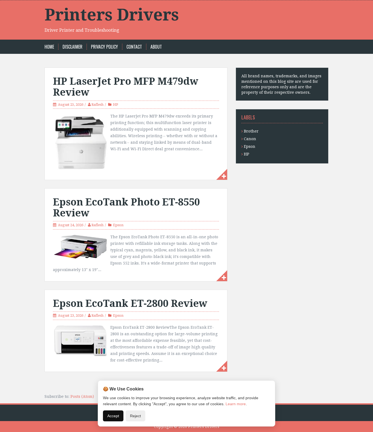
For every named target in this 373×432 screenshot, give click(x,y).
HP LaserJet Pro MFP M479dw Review (125, 86)
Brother (251, 131)
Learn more (236, 404)
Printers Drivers (112, 14)
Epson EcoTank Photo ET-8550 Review (126, 207)
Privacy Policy (104, 47)
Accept (113, 416)
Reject (135, 416)
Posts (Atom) (82, 396)
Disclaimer (72, 47)
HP (115, 104)
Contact (134, 47)
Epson (118, 225)
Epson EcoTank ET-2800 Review (130, 303)
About (156, 47)
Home (49, 47)
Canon (250, 139)
